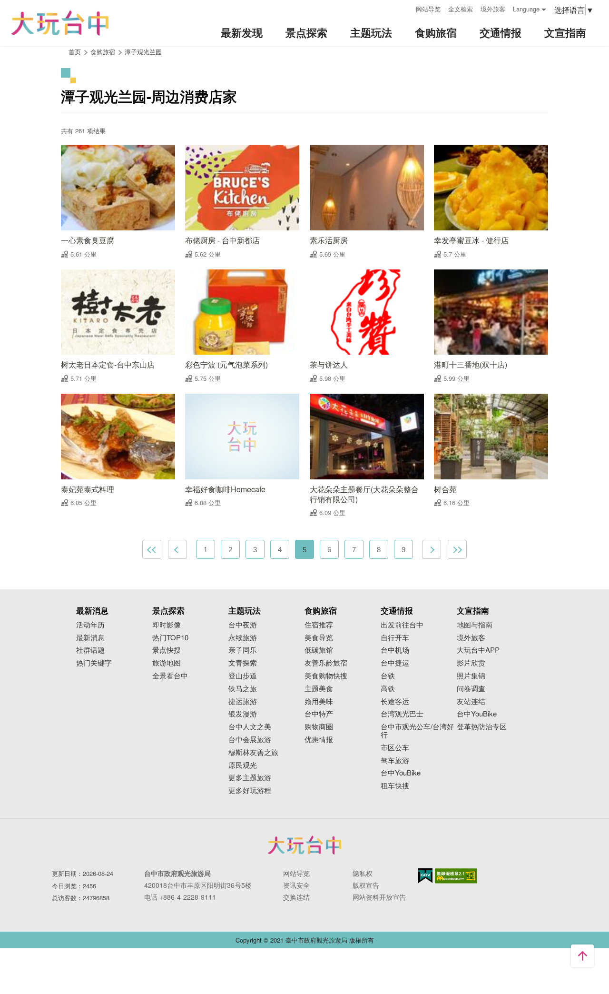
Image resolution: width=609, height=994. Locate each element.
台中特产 (318, 714)
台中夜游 (242, 625)
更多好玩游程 (249, 790)
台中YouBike (401, 773)
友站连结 (471, 701)
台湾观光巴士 (402, 714)
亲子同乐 (242, 650)
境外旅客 (493, 8)
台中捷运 (395, 663)
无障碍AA (456, 876)
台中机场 (395, 650)
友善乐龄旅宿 (325, 663)
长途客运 (395, 701)
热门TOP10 (170, 638)
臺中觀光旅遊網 (59, 23)
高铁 (388, 689)
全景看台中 (170, 676)
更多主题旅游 (249, 778)
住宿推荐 (318, 625)
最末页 (457, 549)
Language (526, 8)
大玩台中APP (478, 650)
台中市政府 (304, 845)
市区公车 (395, 748)
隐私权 (363, 873)
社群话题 (90, 650)
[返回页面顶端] (582, 955)
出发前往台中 (402, 625)
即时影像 (166, 625)
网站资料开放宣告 (379, 897)
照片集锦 (471, 676)
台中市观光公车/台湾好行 (417, 731)
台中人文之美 (249, 727)
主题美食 (318, 689)
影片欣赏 (471, 663)
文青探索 (242, 663)
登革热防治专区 (482, 727)
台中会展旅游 (249, 740)
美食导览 (318, 638)
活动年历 (90, 625)
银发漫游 (242, 714)
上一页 (177, 549)
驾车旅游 (395, 760)
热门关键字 (94, 663)
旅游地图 (166, 663)
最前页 (151, 549)
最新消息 (90, 638)
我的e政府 (425, 875)
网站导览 (428, 8)
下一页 (431, 549)
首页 (75, 51)
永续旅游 (242, 638)
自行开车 (395, 638)
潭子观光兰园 (143, 51)
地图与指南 (474, 625)
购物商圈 (318, 727)
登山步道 (242, 676)
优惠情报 (318, 740)
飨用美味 (318, 701)
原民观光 (242, 765)
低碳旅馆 (318, 650)
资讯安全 (296, 885)
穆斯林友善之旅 (253, 752)
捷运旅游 (242, 701)
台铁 (388, 676)
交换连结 (296, 897)
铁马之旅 (242, 689)
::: (405, 7)
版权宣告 (366, 885)
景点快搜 (166, 650)
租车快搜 (395, 786)
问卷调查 (471, 689)
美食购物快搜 (325, 676)
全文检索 (460, 8)
